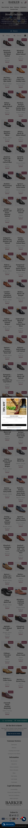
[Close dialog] (26, 398)
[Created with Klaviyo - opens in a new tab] (14, 429)
